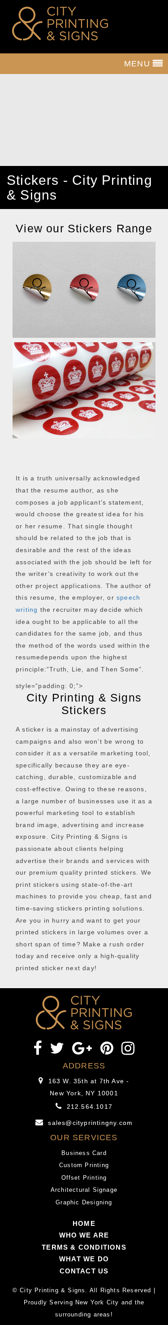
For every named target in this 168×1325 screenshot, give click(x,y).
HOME (84, 1223)
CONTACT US (84, 1271)
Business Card (84, 1153)
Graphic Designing (84, 1202)
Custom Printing (84, 1165)
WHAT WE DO (84, 1259)
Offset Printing (84, 1177)
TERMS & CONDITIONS (84, 1247)
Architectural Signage (84, 1189)
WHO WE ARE (84, 1235)
